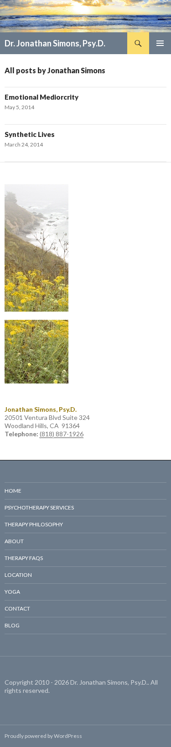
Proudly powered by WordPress (43, 735)
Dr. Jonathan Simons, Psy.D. (55, 43)
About (14, 541)
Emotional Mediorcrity (41, 97)
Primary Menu (160, 43)
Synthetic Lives (30, 134)
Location (18, 574)
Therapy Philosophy (34, 524)
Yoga (12, 591)
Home (13, 490)
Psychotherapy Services (39, 507)
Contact (17, 608)
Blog (12, 625)
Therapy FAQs (24, 558)
